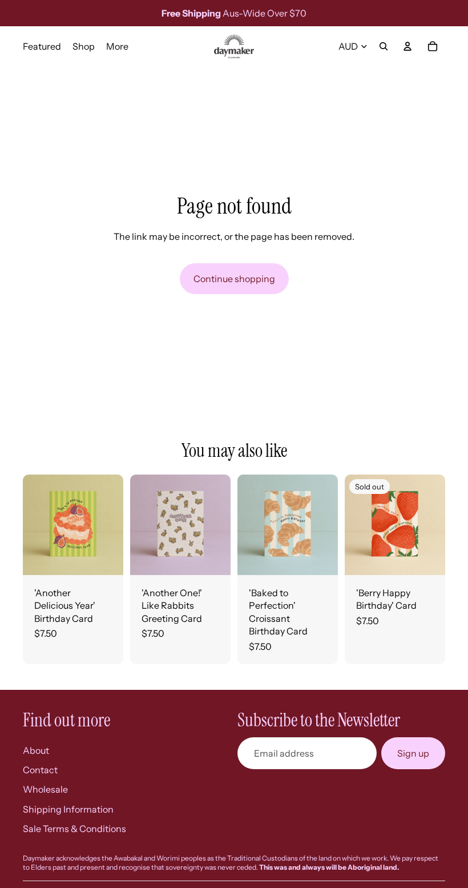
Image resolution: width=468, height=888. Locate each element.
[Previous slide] (250, 524)
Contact (40, 770)
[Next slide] (325, 524)
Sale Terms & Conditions (74, 828)
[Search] (383, 46)
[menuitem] (117, 46)
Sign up (413, 753)
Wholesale (45, 789)
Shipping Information (68, 809)
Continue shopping (234, 278)
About (36, 750)
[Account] (407, 46)
